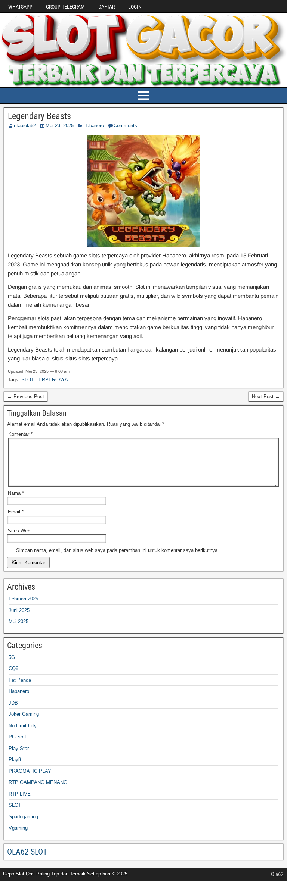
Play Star (19, 748)
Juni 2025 (19, 610)
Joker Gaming (24, 714)
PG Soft (17, 737)
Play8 (15, 759)
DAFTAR (106, 7)
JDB (13, 703)
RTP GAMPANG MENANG (38, 782)
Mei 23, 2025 (60, 125)
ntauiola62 (25, 125)
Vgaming (18, 828)
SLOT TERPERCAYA (44, 379)
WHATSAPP (20, 7)
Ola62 (277, 874)
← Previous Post (25, 396)
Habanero (93, 125)
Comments (125, 125)
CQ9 (13, 668)
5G (12, 657)
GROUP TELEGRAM (65, 7)
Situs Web (19, 531)
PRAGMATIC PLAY (30, 771)
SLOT (15, 805)
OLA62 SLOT (27, 851)
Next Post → (266, 396)
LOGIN (135, 7)
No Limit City (23, 725)
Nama (16, 493)
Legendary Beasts (39, 116)
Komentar (20, 434)
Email (16, 512)
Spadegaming (23, 816)
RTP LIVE (20, 794)
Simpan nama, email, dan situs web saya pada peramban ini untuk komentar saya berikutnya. (117, 550)
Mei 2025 (18, 621)
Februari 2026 (23, 599)
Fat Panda (20, 680)
